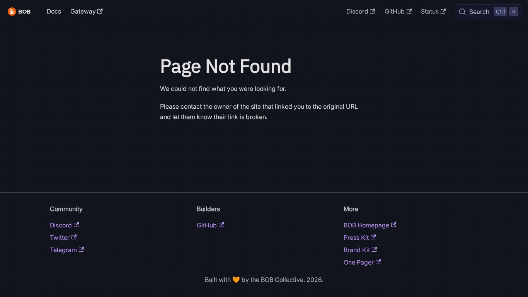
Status (430, 11)
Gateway (83, 11)
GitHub (395, 11)
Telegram (63, 250)
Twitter (60, 237)
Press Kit (356, 237)
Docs (54, 11)
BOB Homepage (366, 225)
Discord (357, 11)
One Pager (359, 262)
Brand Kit (357, 250)
